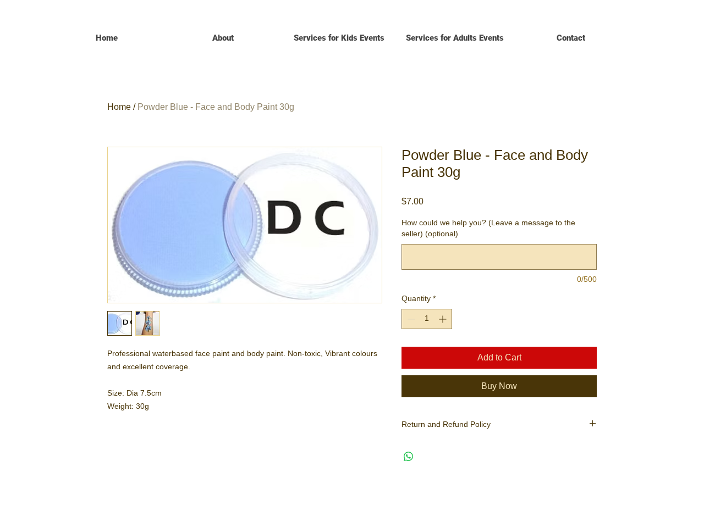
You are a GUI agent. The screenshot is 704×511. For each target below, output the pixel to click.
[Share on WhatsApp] (408, 456)
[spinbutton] (427, 319)
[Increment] (443, 319)
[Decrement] (410, 319)
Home (119, 107)
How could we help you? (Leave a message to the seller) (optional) (488, 228)
